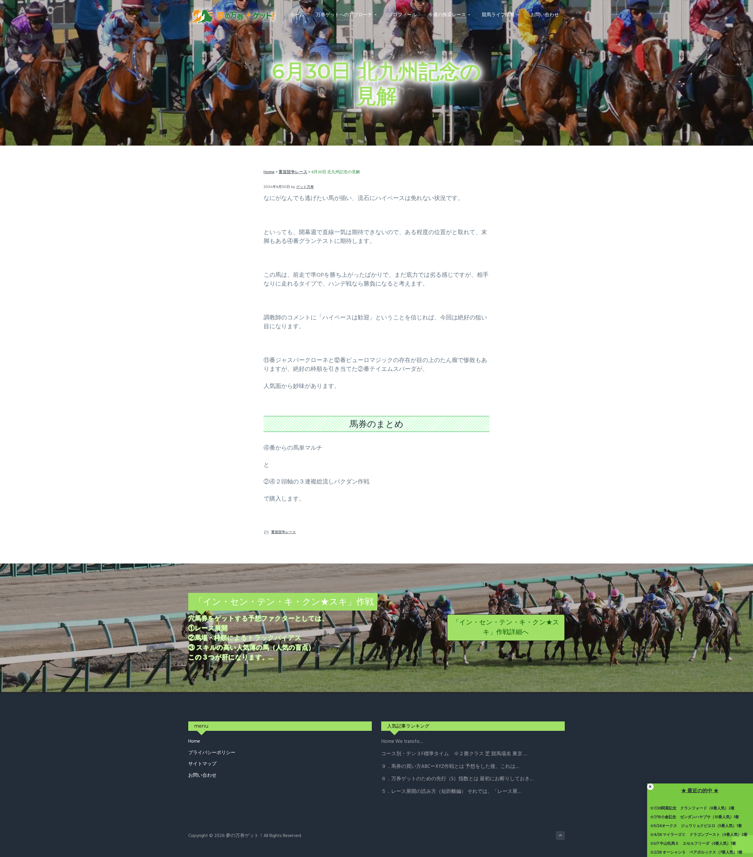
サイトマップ (202, 764)
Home (194, 741)
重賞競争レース (283, 532)
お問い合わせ (202, 775)
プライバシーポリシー (211, 753)
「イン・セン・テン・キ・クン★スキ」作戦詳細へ (506, 628)
